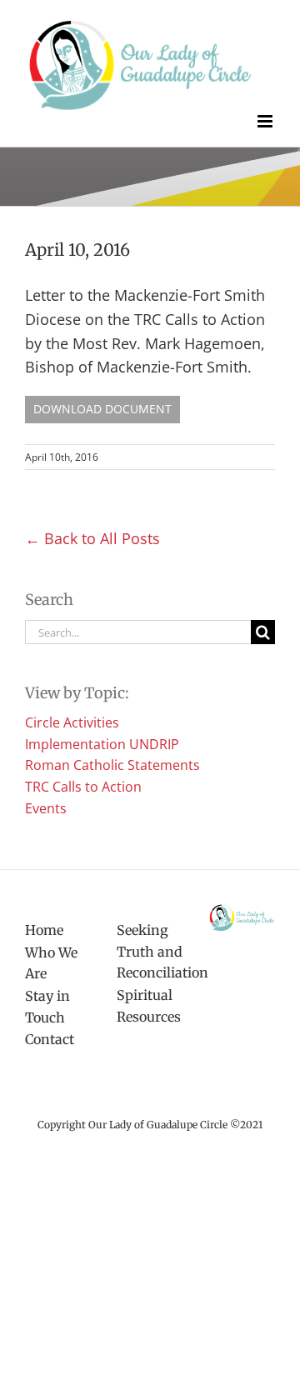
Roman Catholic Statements (112, 765)
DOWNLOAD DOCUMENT (102, 409)
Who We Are (51, 963)
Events (46, 808)
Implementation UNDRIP (102, 744)
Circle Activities (72, 722)
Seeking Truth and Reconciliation (150, 951)
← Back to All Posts (92, 538)
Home (44, 930)
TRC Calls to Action (83, 787)
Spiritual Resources (149, 1006)
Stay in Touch (47, 1007)
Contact (49, 1039)
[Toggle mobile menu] (266, 121)
